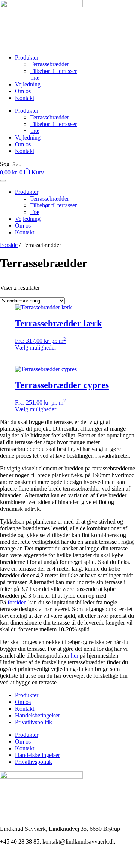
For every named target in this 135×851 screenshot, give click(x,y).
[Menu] (3, 181)
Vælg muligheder (35, 347)
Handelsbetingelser (37, 715)
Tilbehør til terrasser (53, 71)
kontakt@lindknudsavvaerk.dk (78, 841)
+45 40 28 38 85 (19, 841)
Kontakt (24, 98)
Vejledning (27, 84)
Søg (4, 164)
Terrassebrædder (49, 64)
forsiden (17, 602)
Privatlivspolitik (33, 722)
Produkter (26, 57)
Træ (34, 77)
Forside (9, 245)
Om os (23, 91)
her (74, 655)
